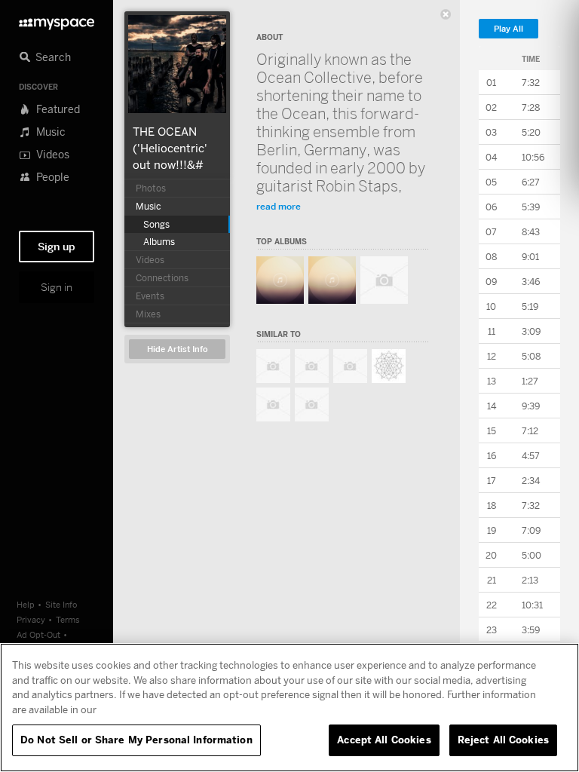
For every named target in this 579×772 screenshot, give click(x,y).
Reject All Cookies (503, 739)
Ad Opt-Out (38, 634)
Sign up (56, 246)
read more (278, 206)
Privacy (31, 619)
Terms (68, 619)
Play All (508, 29)
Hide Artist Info (177, 349)
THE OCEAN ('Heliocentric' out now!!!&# (170, 148)
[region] (289, 707)
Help (26, 604)
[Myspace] (56, 20)
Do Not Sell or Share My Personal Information (136, 739)
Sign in (56, 287)
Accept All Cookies (383, 739)
